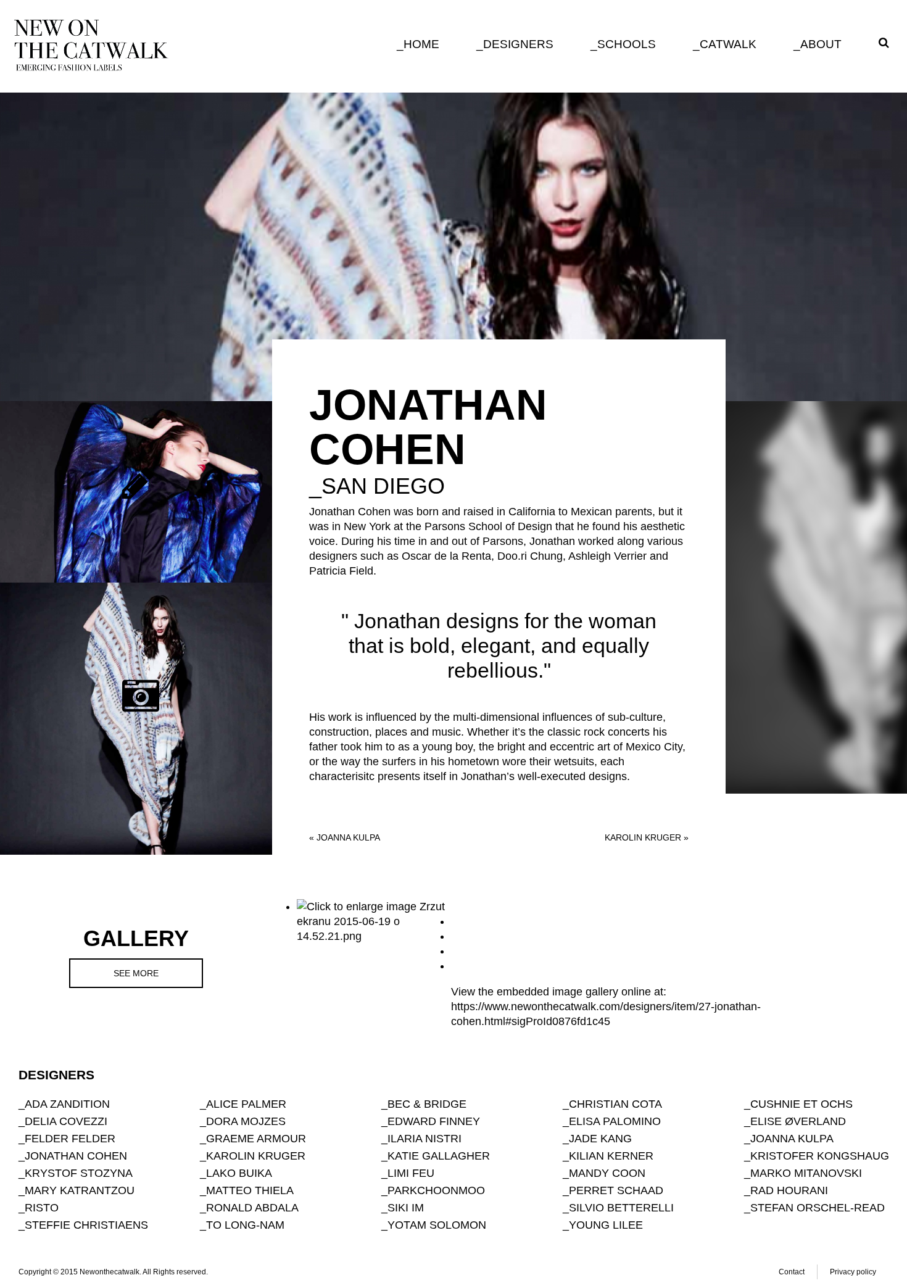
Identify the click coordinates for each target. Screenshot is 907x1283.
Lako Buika (239, 1173)
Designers (518, 44)
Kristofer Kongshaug (819, 1156)
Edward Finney (433, 1121)
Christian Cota (615, 1104)
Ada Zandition (67, 1104)
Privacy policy (853, 1272)
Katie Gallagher (438, 1156)
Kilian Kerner (611, 1156)
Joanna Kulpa (792, 1138)
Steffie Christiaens (86, 1225)
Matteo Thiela (250, 1190)
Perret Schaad (616, 1190)
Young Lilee (606, 1225)
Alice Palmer (246, 1104)
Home (421, 44)
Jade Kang (600, 1138)
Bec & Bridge (426, 1104)
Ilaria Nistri (424, 1138)
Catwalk (728, 44)
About (821, 44)
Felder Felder (70, 1138)
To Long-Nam (245, 1225)
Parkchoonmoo (436, 1190)
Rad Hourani (789, 1190)
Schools (626, 44)
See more (136, 973)
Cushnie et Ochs (801, 1104)
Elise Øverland (798, 1121)
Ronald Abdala (252, 1208)
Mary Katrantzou (80, 1190)
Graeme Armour (256, 1138)
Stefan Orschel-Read (817, 1208)
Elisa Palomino (615, 1121)
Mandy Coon (607, 1173)
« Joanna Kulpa (344, 837)
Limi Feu (410, 1173)
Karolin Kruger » (647, 837)
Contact (792, 1272)
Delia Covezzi (66, 1121)
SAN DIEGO (383, 486)
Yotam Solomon (436, 1225)
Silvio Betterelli (621, 1208)
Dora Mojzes (246, 1121)
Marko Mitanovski (806, 1173)
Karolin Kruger (255, 1156)
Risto (42, 1208)
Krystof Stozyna (79, 1173)
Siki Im (405, 1208)
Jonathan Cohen (76, 1156)
